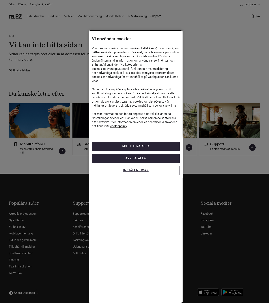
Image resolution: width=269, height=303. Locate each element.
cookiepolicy (118, 126)
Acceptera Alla (136, 146)
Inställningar (136, 170)
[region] (136, 166)
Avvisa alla (135, 158)
